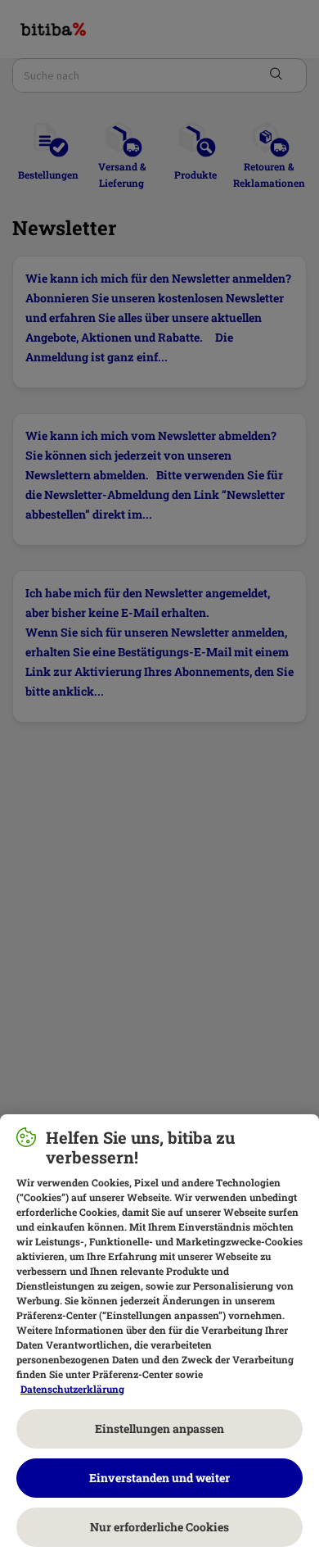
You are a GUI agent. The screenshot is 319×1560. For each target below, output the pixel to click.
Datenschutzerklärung (72, 1388)
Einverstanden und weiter (159, 1477)
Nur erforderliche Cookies (159, 1527)
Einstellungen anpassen (159, 1428)
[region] (159, 1337)
